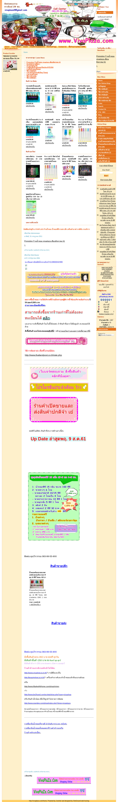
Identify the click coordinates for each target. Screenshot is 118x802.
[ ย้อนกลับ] (28, 776)
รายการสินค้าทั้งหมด (106, 166)
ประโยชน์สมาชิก (32, 66)
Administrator (103, 329)
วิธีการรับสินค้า (31, 71)
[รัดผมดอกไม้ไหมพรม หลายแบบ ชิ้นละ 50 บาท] (10, 67)
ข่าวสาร (107, 271)
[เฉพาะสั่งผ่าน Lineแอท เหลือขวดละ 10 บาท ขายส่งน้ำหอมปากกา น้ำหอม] (33, 177)
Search (100, 106)
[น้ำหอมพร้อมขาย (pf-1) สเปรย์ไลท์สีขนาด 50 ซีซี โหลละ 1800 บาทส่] (69, 175)
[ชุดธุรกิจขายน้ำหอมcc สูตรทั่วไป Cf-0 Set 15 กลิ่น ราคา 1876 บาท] (31, 213)
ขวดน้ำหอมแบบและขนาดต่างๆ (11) (106, 134)
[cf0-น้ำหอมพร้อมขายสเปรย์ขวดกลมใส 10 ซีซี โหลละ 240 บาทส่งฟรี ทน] (67, 141)
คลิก (46, 318)
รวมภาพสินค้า (16, 47)
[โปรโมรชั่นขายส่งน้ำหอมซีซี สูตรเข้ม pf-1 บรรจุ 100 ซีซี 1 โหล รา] (85, 104)
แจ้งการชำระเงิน (103, 98)
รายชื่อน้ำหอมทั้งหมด (34, 69)
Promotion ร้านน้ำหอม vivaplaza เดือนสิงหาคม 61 (44, 62)
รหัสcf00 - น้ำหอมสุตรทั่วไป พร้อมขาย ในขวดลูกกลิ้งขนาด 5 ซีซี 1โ (107, 234)
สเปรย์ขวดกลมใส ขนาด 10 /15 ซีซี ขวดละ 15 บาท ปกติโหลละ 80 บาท (107, 196)
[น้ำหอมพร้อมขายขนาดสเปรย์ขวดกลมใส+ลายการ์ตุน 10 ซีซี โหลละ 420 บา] (36, 588)
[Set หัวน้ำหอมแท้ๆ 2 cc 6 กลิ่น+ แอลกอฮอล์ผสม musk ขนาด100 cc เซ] (33, 135)
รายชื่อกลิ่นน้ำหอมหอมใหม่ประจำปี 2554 (40, 67)
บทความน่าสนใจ (107, 267)
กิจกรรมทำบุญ (51, 47)
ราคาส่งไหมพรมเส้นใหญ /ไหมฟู (37, 72)
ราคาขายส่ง (107, 276)
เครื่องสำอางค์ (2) (104, 150)
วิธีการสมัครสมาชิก (104, 100)
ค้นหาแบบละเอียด (106, 180)
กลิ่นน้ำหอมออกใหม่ (107, 274)
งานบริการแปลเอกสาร (37, 47)
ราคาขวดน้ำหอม (32, 74)
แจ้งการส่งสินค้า (107, 269)
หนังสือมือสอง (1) (104, 158)
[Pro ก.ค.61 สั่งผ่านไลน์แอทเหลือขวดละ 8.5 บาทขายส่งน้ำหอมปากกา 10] (51, 178)
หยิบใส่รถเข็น (7, 71)
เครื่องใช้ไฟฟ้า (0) (104, 161)
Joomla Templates (106, 335)
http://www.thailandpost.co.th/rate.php (43, 355)
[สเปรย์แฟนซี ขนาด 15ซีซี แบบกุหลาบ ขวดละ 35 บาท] (50, 139)
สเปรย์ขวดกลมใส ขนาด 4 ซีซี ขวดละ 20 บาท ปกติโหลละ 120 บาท (107, 210)
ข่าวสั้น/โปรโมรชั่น (107, 272)
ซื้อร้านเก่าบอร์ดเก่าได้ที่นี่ (77, 47)
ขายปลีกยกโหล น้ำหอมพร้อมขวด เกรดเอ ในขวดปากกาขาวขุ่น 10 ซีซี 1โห (107, 203)
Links (100, 103)
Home (7, 47)
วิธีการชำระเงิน (31, 76)
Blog (100, 115)
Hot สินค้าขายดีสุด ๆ (33, 64)
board (25, 47)
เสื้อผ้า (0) (101, 155)
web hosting (85, 801)
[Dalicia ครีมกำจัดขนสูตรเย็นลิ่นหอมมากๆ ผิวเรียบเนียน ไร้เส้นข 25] (69, 103)
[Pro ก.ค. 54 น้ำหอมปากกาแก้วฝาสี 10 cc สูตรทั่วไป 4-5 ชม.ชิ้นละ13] (84, 141)
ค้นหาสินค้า (106, 170)
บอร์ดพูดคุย (102, 86)
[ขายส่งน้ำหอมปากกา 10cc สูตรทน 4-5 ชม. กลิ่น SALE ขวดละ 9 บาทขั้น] (85, 175)
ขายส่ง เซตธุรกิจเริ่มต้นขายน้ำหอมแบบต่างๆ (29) (106, 140)
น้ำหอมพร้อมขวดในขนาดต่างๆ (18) (106, 145)
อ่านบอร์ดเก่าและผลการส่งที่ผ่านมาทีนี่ (74, 331)
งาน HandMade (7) (104, 152)
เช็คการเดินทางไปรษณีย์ (106, 121)
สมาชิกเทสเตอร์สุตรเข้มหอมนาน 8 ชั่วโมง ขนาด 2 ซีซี (107, 247)
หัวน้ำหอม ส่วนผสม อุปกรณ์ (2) (104, 129)
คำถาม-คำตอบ (107, 278)
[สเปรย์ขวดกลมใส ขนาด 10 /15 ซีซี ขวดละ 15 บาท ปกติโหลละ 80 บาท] (50, 108)
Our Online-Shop (104, 83)
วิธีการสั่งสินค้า (31, 78)
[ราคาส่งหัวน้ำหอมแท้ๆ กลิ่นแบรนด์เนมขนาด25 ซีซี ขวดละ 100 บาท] (33, 102)
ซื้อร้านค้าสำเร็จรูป (11, 49)
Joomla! (58, 801)
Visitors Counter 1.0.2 (106, 314)
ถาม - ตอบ (101, 112)
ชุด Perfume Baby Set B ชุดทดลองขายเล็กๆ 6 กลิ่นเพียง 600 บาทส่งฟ (107, 227)
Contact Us (62, 47)
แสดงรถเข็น (102, 12)
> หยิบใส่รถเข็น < (35, 605)
